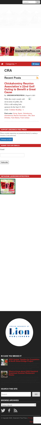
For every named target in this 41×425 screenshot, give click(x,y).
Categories (10, 63)
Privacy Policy (32, 418)
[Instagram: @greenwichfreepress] (7, 186)
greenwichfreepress (15, 95)
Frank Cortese (24, 118)
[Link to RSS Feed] (16, 411)
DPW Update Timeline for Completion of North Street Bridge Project (24, 360)
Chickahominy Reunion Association (15, 115)
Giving (15, 113)
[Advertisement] (20, 25)
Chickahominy (27, 113)
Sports (20, 113)
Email (2, 149)
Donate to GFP (6, 139)
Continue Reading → (16, 109)
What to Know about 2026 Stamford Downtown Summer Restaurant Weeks (23, 373)
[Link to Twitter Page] (3, 411)
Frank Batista (15, 118)
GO (38, 2)
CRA (29, 115)
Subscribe (4, 162)
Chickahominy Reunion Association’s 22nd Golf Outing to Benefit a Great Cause (20, 87)
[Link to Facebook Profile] (9, 411)
